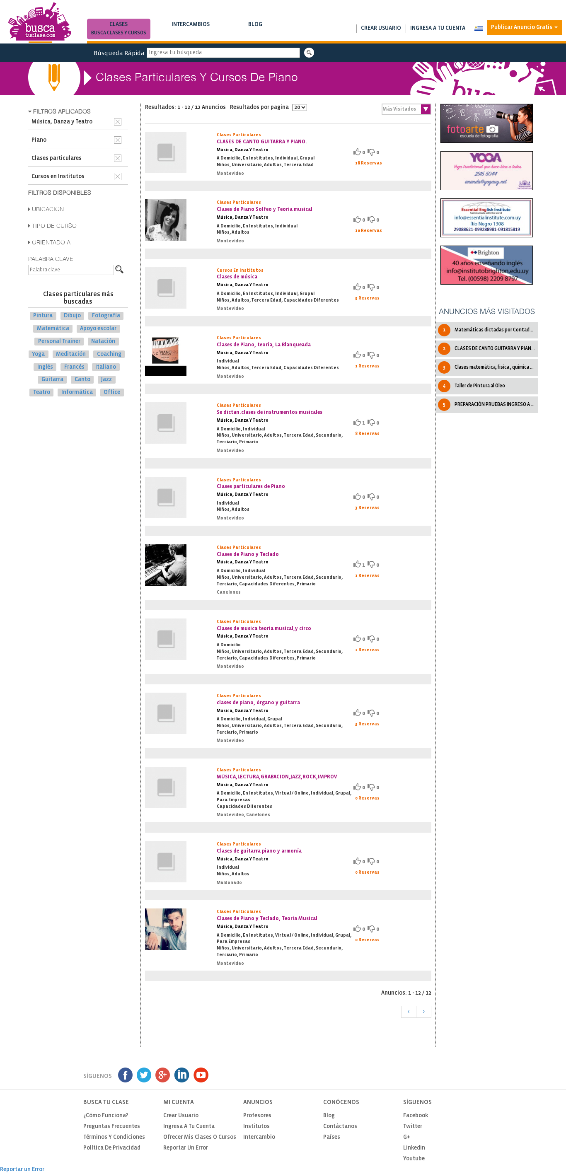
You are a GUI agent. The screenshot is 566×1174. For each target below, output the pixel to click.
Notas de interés (255, 33)
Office (112, 392)
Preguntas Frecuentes (111, 1126)
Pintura (43, 316)
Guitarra (52, 379)
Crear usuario (381, 28)
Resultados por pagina (260, 107)
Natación (103, 341)
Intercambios (191, 28)
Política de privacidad (111, 1148)
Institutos (256, 1126)
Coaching (109, 354)
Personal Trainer (59, 341)
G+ (406, 1137)
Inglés (45, 367)
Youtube (414, 1159)
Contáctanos (340, 1126)
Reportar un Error (185, 1148)
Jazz (106, 379)
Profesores (257, 1115)
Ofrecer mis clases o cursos (199, 1137)
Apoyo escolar (98, 328)
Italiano (105, 367)
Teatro (41, 392)
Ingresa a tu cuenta (437, 28)
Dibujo (72, 316)
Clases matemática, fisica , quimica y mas (490, 367)
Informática (77, 392)
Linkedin (414, 1148)
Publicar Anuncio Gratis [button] (522, 27)
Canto (82, 379)
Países (331, 1137)
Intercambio (259, 1137)
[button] (478, 28)
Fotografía (106, 316)
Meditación (71, 354)
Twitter (412, 1126)
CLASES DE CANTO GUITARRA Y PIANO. (489, 348)
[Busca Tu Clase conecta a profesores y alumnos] (39, 22)
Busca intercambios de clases (191, 33)
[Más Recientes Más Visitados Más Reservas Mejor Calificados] (406, 109)
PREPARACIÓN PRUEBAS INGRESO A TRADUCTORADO (490, 404)
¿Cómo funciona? (105, 1115)
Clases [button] (118, 28)
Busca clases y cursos (118, 33)
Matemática (53, 328)
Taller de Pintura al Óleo (474, 386)
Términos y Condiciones (114, 1137)
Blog (255, 28)
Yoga (38, 354)
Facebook (415, 1115)
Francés (74, 367)
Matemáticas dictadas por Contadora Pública (490, 330)
